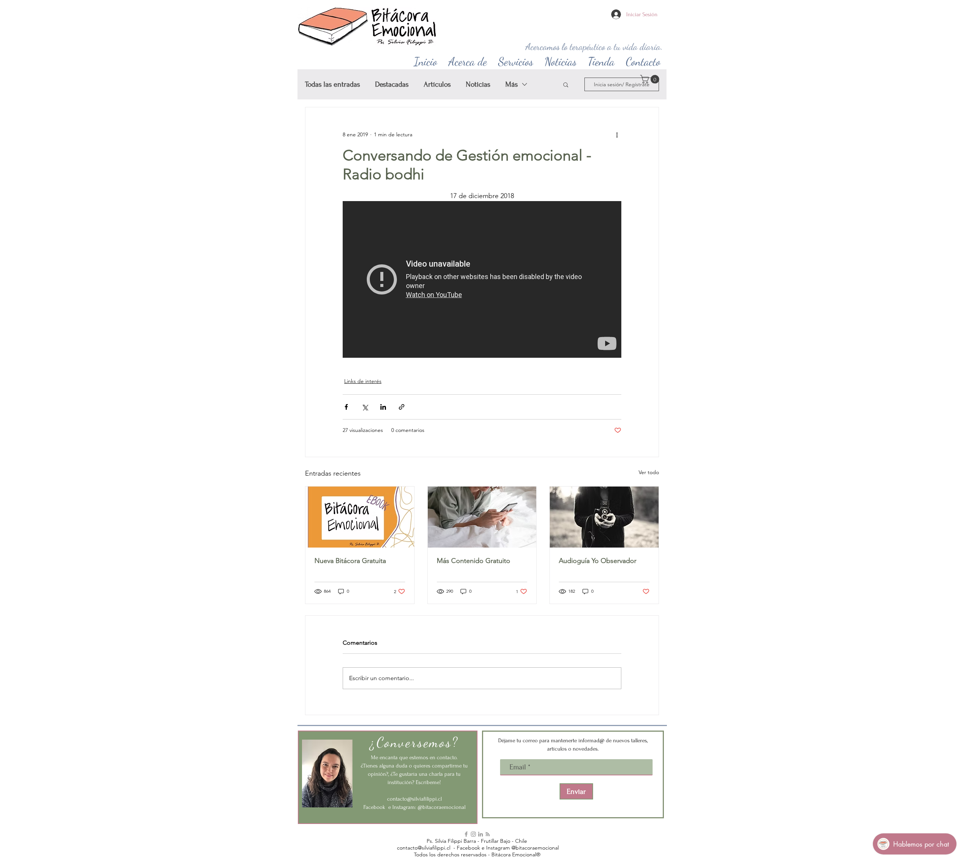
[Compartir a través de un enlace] (401, 406)
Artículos (437, 84)
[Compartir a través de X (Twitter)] (364, 406)
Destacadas (392, 84)
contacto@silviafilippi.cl (414, 799)
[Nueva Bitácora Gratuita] (359, 517)
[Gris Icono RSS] (487, 834)
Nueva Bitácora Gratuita (350, 561)
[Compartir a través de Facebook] (346, 406)
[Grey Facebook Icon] (466, 834)
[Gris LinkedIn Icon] (480, 834)
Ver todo (649, 472)
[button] (468, 59)
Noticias (478, 84)
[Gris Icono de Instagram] (473, 834)
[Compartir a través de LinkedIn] (383, 406)
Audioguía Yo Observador (597, 561)
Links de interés (362, 381)
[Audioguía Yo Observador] (604, 517)
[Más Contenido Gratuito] (482, 517)
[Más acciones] (616, 134)
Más (511, 84)
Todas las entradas (332, 84)
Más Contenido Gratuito (473, 561)
